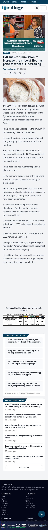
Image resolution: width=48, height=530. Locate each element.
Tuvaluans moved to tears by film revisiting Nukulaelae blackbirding (23, 447)
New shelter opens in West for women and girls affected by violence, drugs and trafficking (23, 417)
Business (4, 503)
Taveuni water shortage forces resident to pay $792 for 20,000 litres (23, 426)
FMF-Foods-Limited (18, 53)
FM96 (27, 497)
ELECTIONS (33, 2)
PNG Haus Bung (30, 508)
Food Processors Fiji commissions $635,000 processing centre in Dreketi (24, 384)
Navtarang (29, 503)
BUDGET (23, 2)
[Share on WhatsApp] (20, 73)
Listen (3, 510)
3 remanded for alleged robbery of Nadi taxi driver (23, 436)
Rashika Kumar (9, 69)
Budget (3, 512)
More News (24, 467)
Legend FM (29, 499)
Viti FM (27, 501)
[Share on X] (15, 73)
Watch (3, 508)
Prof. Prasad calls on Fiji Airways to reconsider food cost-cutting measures (24, 341)
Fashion (4, 506)
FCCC (29, 53)
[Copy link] (24, 73)
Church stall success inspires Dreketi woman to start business (24, 457)
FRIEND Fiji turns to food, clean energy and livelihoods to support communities (24, 374)
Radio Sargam (30, 506)
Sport (3, 499)
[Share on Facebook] (10, 73)
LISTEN (14, 2)
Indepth (4, 501)
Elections (4, 514)
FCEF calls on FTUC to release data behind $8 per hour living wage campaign (22, 363)
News (3, 497)
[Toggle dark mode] (37, 8)
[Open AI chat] (41, 514)
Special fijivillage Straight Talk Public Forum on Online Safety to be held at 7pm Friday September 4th (23, 406)
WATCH (6, 2)
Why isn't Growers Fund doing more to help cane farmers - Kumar (23, 351)
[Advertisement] (24, 287)
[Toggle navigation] (43, 7)
